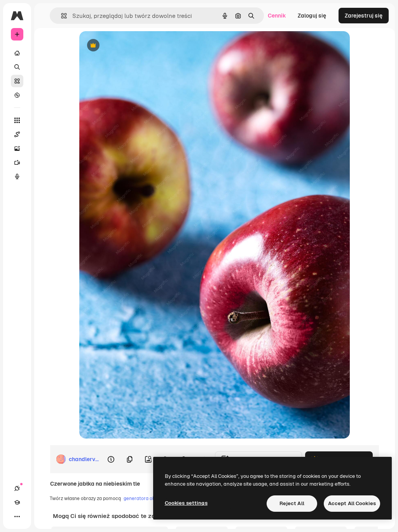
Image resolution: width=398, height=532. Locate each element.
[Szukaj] (17, 67)
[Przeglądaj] (17, 95)
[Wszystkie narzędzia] (17, 120)
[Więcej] (17, 516)
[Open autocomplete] (61, 16)
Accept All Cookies (352, 503)
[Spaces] (17, 134)
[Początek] (17, 53)
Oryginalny (133, 45)
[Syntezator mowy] (17, 176)
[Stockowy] (17, 81)
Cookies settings (186, 503)
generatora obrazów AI (149, 498)
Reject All (291, 503)
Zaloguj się (312, 15)
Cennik (277, 15)
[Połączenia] (17, 488)
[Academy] (17, 502)
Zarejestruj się (363, 15)
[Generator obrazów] (17, 148)
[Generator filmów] (17, 162)
